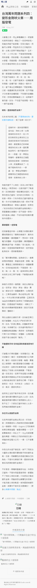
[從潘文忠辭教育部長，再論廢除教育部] (18, 549)
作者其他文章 (18, 529)
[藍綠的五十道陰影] (18, 560)
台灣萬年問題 (10, 498)
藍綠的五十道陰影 (7, 564)
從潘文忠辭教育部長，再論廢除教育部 (15, 554)
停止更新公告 (12, 6)
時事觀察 (25, 6)
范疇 (3, 27)
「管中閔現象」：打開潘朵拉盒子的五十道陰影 (18, 541)
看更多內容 (19, 571)
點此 (18, 489)
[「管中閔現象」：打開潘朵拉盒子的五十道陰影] (18, 536)
